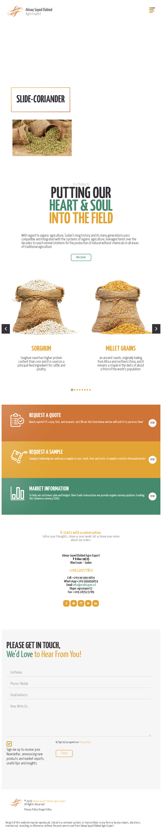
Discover (81, 257)
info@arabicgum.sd (84, 585)
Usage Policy (45, 809)
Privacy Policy (85, 742)
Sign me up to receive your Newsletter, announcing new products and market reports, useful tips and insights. (25, 756)
